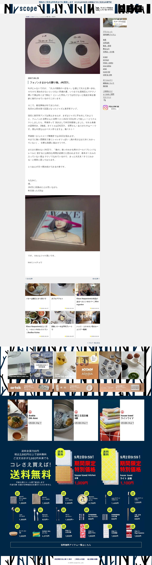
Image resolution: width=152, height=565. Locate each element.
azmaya (106, 60)
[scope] (27, 9)
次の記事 (30, 278)
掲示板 (105, 86)
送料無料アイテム (109, 35)
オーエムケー (108, 80)
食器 (104, 40)
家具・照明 (107, 46)
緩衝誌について (108, 83)
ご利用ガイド (108, 91)
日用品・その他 (108, 52)
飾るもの (106, 49)
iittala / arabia (108, 63)
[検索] (104, 100)
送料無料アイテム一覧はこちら (76, 544)
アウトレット (108, 32)
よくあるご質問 (108, 94)
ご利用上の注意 (80, 559)
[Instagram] (105, 107)
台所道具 (106, 43)
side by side (107, 75)
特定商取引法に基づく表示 (63, 559)
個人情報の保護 (92, 559)
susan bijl (106, 72)
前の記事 (95, 278)
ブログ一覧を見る (94, 343)
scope (105, 57)
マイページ (107, 97)
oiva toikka (107, 66)
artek (105, 69)
